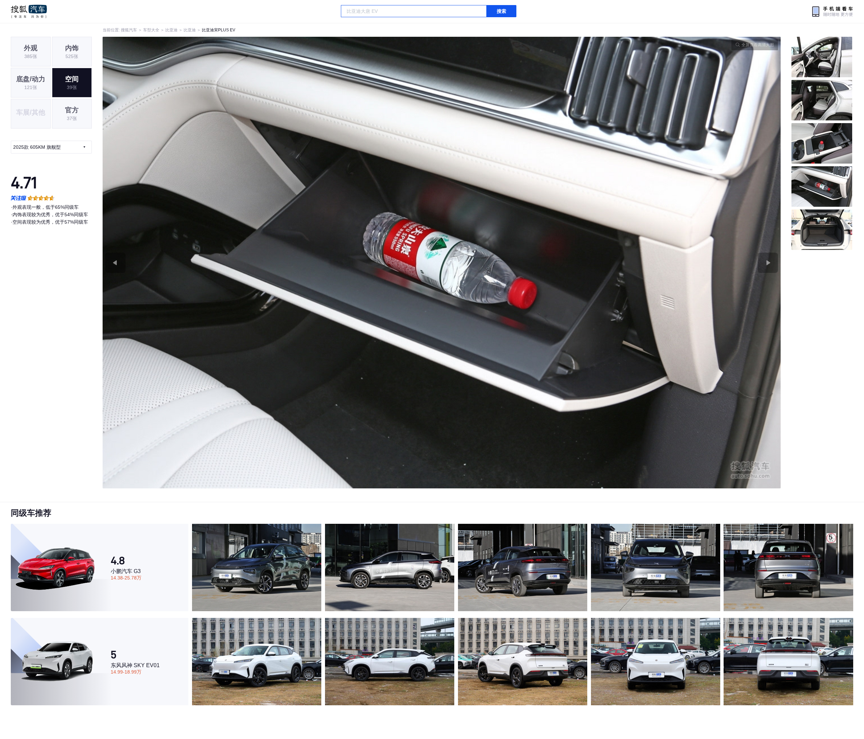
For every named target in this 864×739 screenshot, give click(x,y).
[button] (272, 262)
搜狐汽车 (29, 11)
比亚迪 (171, 30)
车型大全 (151, 30)
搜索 (501, 11)
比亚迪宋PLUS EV (218, 30)
